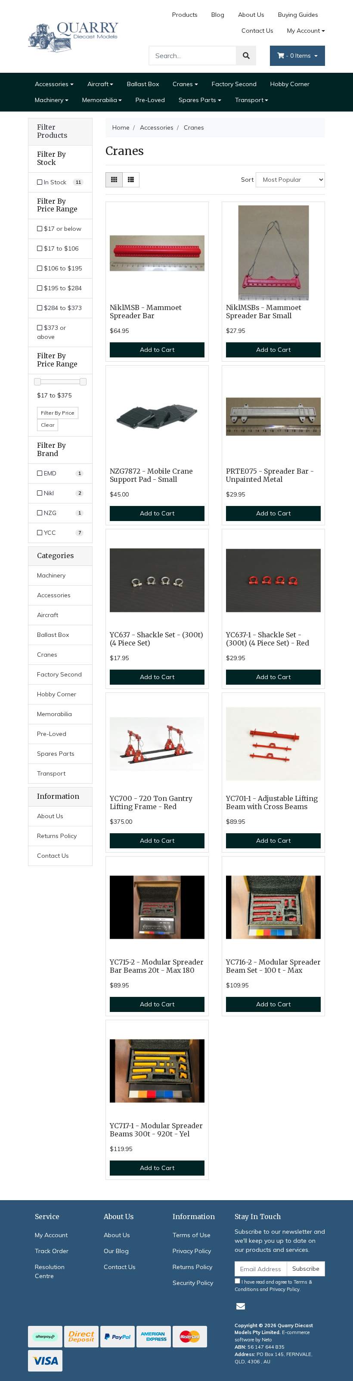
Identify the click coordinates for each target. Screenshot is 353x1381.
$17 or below (61, 229)
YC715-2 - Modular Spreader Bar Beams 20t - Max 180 (157, 966)
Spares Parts (197, 100)
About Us (251, 15)
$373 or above (51, 332)
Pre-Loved (150, 100)
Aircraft (97, 84)
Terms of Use (192, 1235)
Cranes (183, 84)
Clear (47, 425)
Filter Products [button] (52, 132)
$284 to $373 (62, 308)
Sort (247, 179)
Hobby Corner (290, 84)
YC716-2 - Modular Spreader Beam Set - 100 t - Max (273, 966)
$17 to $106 (60, 248)
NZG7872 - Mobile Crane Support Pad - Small (151, 475)
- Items (299, 55)
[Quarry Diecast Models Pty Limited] (73, 36)
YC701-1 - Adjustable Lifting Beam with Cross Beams (272, 802)
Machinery (49, 100)
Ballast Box (143, 84)
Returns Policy (57, 836)
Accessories (51, 84)
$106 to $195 (62, 268)
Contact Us (257, 30)
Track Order (51, 1251)
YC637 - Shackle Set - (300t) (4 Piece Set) (156, 639)
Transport (249, 100)
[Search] (246, 55)
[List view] (130, 179)
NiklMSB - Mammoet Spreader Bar (146, 312)
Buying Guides (298, 15)
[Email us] (240, 1306)
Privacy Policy (192, 1251)
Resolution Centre (50, 1271)
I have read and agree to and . (273, 1285)
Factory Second (234, 84)
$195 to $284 (62, 288)
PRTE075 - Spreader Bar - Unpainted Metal (270, 475)
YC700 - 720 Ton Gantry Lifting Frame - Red (151, 802)
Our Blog (116, 1251)
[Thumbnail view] (114, 179)
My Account (303, 30)
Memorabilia (99, 100)
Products (185, 15)
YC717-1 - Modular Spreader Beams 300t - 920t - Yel (156, 1130)
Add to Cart (157, 350)
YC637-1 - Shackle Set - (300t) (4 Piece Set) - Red (267, 639)
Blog (217, 15)
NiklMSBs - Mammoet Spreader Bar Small (263, 312)
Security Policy (193, 1283)
